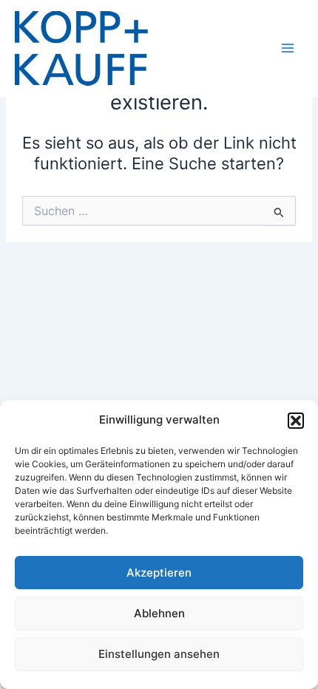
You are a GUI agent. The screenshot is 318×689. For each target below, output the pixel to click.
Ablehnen (159, 613)
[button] (295, 420)
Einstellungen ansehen (159, 654)
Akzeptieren (159, 573)
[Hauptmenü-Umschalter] (287, 48)
